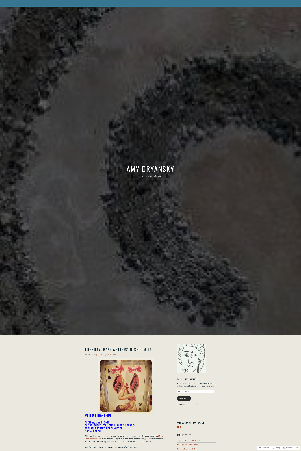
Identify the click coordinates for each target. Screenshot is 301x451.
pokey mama (111, 354)
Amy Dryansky (150, 168)
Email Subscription (187, 379)
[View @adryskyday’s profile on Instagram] (180, 427)
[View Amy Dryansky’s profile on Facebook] (178, 427)
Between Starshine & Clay (187, 449)
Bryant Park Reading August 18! (189, 440)
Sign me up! (183, 398)
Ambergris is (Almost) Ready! (188, 445)
